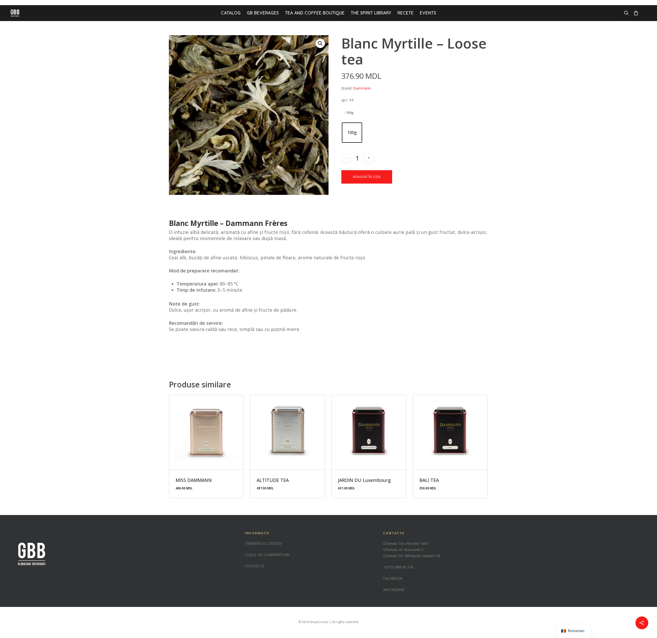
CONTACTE (254, 566)
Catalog (231, 12)
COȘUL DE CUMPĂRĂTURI (267, 554)
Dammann (362, 88)
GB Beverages (263, 12)
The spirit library (371, 12)
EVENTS (428, 12)
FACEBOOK (392, 578)
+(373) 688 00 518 (398, 567)
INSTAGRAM (393, 589)
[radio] (352, 132)
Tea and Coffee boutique (315, 12)
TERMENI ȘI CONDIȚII (263, 543)
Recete (406, 12)
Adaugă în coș (367, 177)
